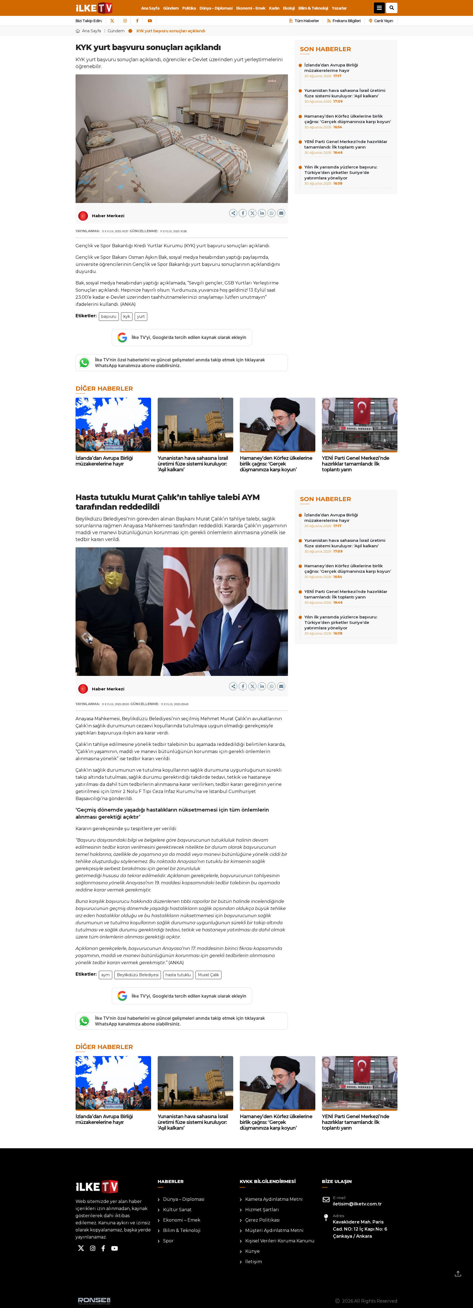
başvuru (108, 316)
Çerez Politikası (262, 1220)
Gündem (170, 8)
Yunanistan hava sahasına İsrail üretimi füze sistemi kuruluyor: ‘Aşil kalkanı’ (344, 95)
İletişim (253, 1261)
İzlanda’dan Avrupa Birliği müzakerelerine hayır (331, 70)
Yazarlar (339, 8)
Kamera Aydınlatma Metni (274, 1199)
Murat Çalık (208, 974)
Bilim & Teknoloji (313, 8)
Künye (252, 1251)
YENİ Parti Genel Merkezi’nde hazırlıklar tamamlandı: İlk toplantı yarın (345, 147)
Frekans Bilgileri (346, 20)
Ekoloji (289, 8)
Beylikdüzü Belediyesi (137, 974)
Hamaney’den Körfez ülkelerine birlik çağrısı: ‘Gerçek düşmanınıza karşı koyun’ (347, 121)
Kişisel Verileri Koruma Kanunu (280, 1240)
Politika (189, 8)
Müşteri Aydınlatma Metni (274, 1230)
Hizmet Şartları (262, 1209)
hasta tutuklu (178, 974)
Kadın (274, 8)
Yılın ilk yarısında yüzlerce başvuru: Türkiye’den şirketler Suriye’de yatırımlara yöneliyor (340, 174)
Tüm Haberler (307, 20)
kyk (126, 316)
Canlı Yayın (383, 20)
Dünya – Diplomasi (216, 8)
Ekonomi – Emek (250, 8)
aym (105, 974)
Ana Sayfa (150, 8)
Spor (168, 1240)
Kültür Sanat (177, 1209)
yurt (141, 316)
